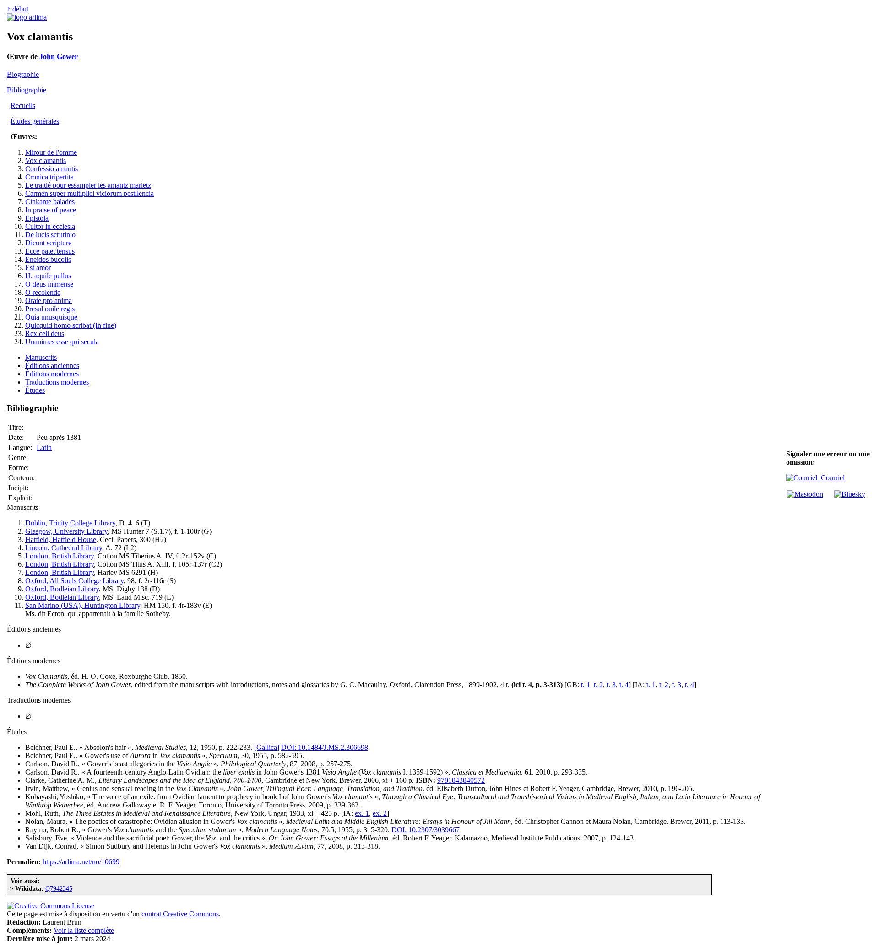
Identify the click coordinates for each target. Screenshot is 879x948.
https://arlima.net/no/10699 (81, 862)
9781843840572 (461, 780)
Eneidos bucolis (48, 259)
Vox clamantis (45, 160)
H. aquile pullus (48, 276)
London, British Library (59, 556)
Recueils (23, 105)
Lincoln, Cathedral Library (63, 548)
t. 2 (598, 684)
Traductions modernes (57, 382)
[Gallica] (266, 747)
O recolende (42, 292)
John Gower (58, 56)
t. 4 (624, 684)
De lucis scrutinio (50, 234)
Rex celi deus (44, 333)
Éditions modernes (52, 374)
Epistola (37, 218)
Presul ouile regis (50, 309)
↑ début (17, 9)
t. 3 (611, 684)
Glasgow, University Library (66, 531)
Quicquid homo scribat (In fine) (70, 325)
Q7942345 (58, 888)
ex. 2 (380, 813)
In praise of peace (50, 210)
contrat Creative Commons (180, 914)
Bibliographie (26, 90)
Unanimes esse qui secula (62, 342)
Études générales (35, 121)
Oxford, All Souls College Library (74, 581)
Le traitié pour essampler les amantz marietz (88, 185)
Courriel (831, 478)
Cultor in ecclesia (50, 226)
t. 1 (585, 684)
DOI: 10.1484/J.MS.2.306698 (324, 747)
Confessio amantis (51, 169)
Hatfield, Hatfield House (60, 539)
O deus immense (49, 284)
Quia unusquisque (51, 317)
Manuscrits (41, 357)
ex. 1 (362, 813)
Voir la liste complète (84, 930)
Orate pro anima (48, 300)
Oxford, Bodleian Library (62, 589)
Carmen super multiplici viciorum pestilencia (89, 193)
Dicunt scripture (48, 243)
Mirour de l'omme (51, 152)
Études (35, 390)
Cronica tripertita (49, 177)
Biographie (23, 74)
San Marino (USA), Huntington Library (82, 605)
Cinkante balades (50, 202)
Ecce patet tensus (50, 251)
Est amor (38, 267)
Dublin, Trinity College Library (70, 523)
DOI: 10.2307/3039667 (425, 830)
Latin (44, 447)
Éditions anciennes (52, 365)
